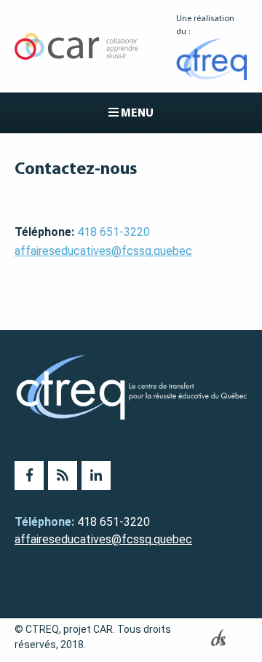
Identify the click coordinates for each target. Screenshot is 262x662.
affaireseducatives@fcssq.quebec (103, 251)
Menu (136, 112)
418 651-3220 (113, 232)
